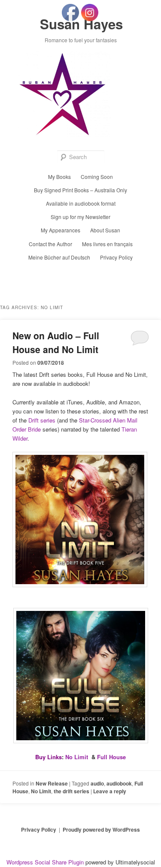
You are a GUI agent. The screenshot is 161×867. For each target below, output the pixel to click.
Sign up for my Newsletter (80, 216)
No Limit (76, 757)
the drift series (71, 791)
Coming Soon (97, 176)
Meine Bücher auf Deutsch (59, 257)
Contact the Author (50, 243)
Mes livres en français (107, 243)
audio (97, 783)
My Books (59, 176)
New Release (52, 783)
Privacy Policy (116, 257)
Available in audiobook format (80, 203)
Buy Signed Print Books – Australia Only (80, 190)
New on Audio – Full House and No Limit (55, 342)
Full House (111, 757)
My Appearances (60, 230)
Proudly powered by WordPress (101, 829)
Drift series (41, 420)
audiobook (119, 783)
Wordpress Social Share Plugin (45, 862)
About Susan (105, 230)
